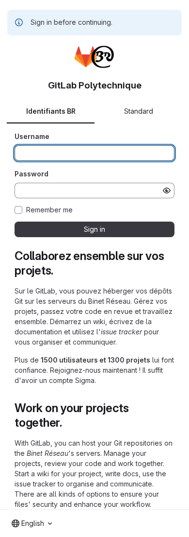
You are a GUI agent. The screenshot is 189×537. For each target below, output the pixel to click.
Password (31, 174)
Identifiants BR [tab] (51, 111)
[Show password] (166, 190)
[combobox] (31, 523)
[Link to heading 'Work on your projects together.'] (68, 423)
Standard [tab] (138, 111)
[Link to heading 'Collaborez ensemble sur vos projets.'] (59, 270)
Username (32, 136)
